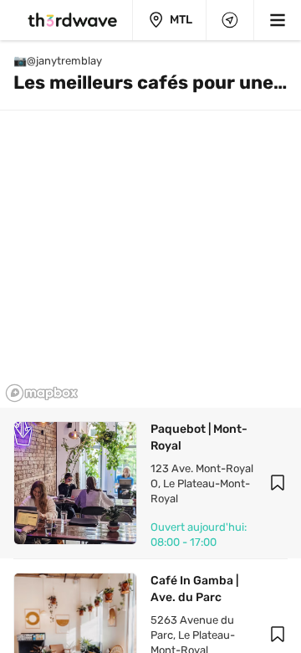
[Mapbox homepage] (42, 393)
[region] (150, 224)
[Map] (230, 20)
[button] (278, 483)
